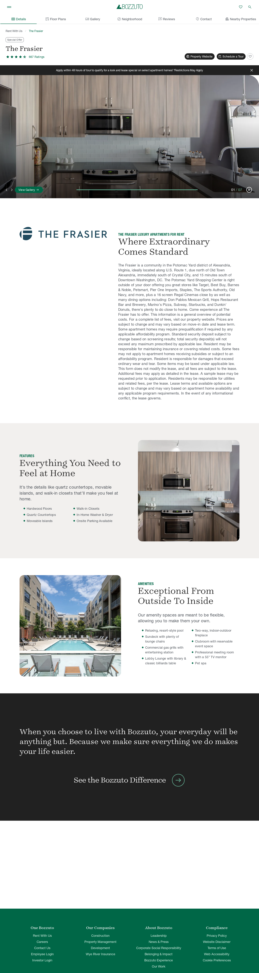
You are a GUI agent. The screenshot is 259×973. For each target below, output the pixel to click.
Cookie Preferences (217, 960)
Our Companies (100, 928)
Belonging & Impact (158, 954)
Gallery (92, 19)
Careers (42, 942)
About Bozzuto (158, 928)
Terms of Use (217, 948)
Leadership (159, 936)
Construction (100, 936)
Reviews (166, 19)
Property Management (100, 942)
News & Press (159, 942)
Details (18, 19)
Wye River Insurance (100, 954)
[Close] (251, 70)
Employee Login (42, 954)
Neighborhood (129, 19)
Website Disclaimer (216, 942)
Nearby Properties (240, 19)
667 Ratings (36, 57)
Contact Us (42, 948)
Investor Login (42, 960)
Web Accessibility (216, 954)
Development (100, 948)
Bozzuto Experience (158, 960)
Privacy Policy (217, 936)
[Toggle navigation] (9, 7)
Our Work (158, 966)
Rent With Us (14, 31)
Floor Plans (58, 19)
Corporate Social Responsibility (158, 948)
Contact (203, 19)
